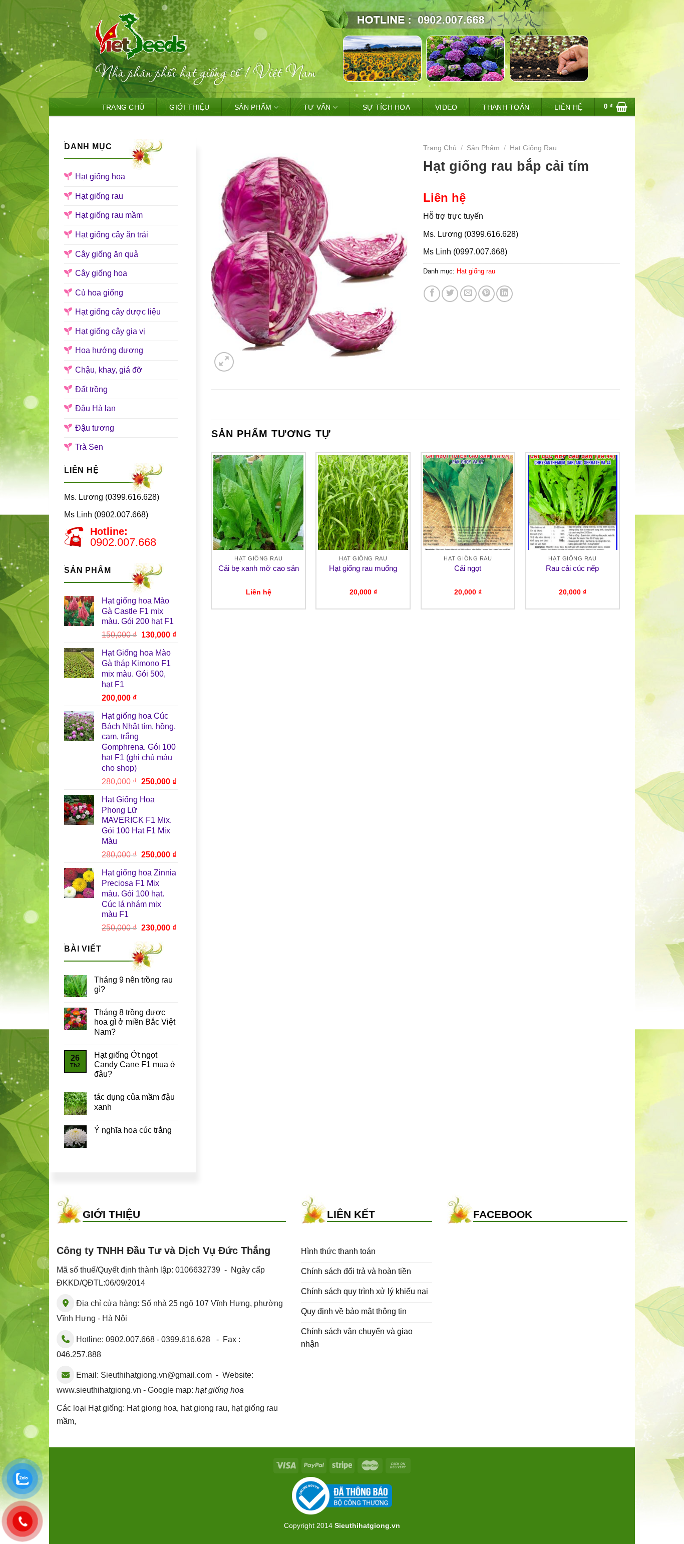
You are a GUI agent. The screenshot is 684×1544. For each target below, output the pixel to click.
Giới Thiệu (189, 107)
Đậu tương (94, 428)
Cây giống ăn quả (106, 254)
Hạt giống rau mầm (109, 215)
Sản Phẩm (252, 107)
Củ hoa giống (99, 292)
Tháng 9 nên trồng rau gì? (133, 985)
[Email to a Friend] (468, 293)
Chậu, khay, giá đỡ (108, 370)
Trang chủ (440, 148)
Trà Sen (89, 447)
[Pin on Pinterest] (486, 293)
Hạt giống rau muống (363, 568)
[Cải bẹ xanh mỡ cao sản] (258, 502)
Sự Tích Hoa (386, 107)
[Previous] (211, 535)
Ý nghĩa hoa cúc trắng (133, 1130)
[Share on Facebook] (432, 293)
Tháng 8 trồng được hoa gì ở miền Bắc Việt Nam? (134, 1022)
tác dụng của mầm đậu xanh (134, 1102)
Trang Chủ (123, 107)
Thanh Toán (505, 107)
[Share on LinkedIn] (504, 293)
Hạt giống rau (99, 196)
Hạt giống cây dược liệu (118, 311)
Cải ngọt (467, 568)
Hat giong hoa (152, 1408)
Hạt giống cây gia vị (110, 331)
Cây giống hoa (101, 273)
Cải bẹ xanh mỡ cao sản (258, 568)
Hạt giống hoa (100, 176)
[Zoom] (224, 362)
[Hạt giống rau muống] (363, 502)
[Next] (619, 535)
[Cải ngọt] (468, 502)
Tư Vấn (317, 107)
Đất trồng (91, 389)
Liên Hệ (568, 107)
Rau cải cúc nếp (572, 568)
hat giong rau (204, 1408)
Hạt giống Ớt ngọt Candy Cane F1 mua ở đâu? (135, 1064)
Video (446, 107)
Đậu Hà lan (95, 408)
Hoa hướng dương (109, 350)
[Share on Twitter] (450, 293)
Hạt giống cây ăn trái (111, 234)
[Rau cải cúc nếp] (573, 502)
